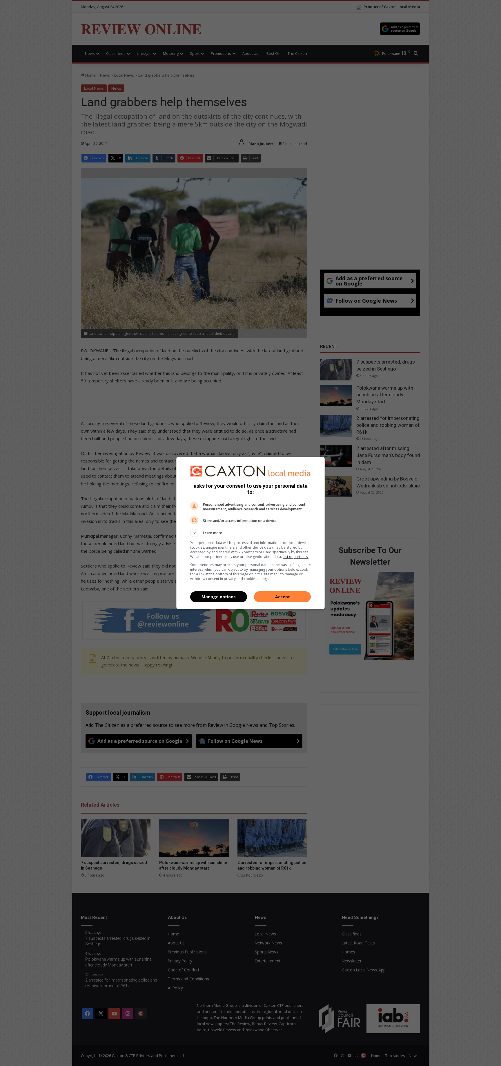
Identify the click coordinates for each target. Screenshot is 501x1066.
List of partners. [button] (295, 556)
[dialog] (250, 533)
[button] (250, 533)
